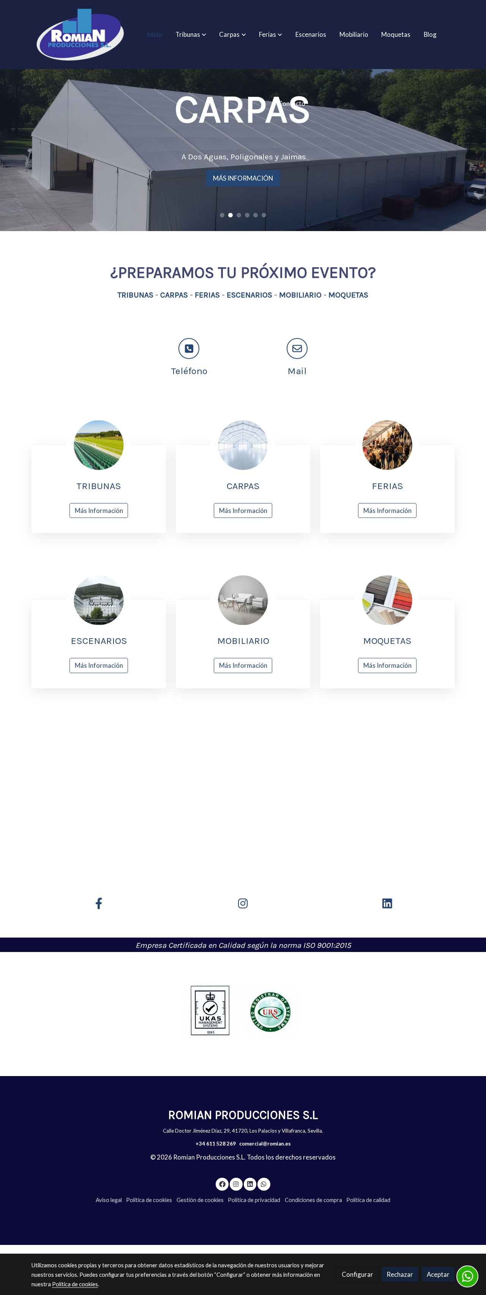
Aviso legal (109, 1200)
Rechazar (400, 1274)
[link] (80, 34)
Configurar (357, 1274)
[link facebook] (222, 1183)
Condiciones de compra (313, 1200)
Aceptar (438, 1274)
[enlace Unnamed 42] (243, 599)
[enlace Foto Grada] (99, 444)
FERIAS (207, 294)
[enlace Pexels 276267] (387, 599)
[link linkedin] (250, 1183)
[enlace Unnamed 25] (243, 444)
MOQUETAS (347, 294)
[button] (191, 34)
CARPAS (174, 294)
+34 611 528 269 (216, 1144)
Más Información (99, 511)
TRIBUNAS (135, 294)
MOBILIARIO (299, 294)
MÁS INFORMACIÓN (243, 178)
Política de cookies (149, 1200)
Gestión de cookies (200, 1200)
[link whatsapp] (264, 1183)
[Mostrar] (211, 1012)
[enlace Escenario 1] (99, 599)
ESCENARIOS (249, 294)
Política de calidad (368, 1200)
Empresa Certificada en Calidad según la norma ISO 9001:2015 (243, 945)
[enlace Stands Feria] (387, 444)
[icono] (188, 348)
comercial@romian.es (265, 1144)
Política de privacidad (254, 1200)
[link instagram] (236, 1183)
